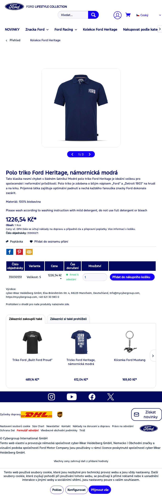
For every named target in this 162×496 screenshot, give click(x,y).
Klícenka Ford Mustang (129, 360)
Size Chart (38, 426)
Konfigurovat (77, 490)
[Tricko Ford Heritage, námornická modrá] (81, 342)
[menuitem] (78, 15)
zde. (67, 304)
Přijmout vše (99, 490)
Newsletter (52, 426)
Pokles (56, 490)
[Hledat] (93, 15)
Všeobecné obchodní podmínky (59, 430)
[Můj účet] (116, 16)
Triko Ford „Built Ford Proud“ (32, 360)
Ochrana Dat (7, 430)
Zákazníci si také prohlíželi (68, 319)
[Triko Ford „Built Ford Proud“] (32, 342)
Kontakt (66, 426)
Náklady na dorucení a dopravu (91, 426)
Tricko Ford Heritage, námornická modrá (81, 362)
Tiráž (82, 430)
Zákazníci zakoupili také (25, 319)
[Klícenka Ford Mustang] (129, 342)
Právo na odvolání (122, 426)
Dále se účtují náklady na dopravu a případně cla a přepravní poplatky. (65, 229)
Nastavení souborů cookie (15, 426)
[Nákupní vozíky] (128, 15)
